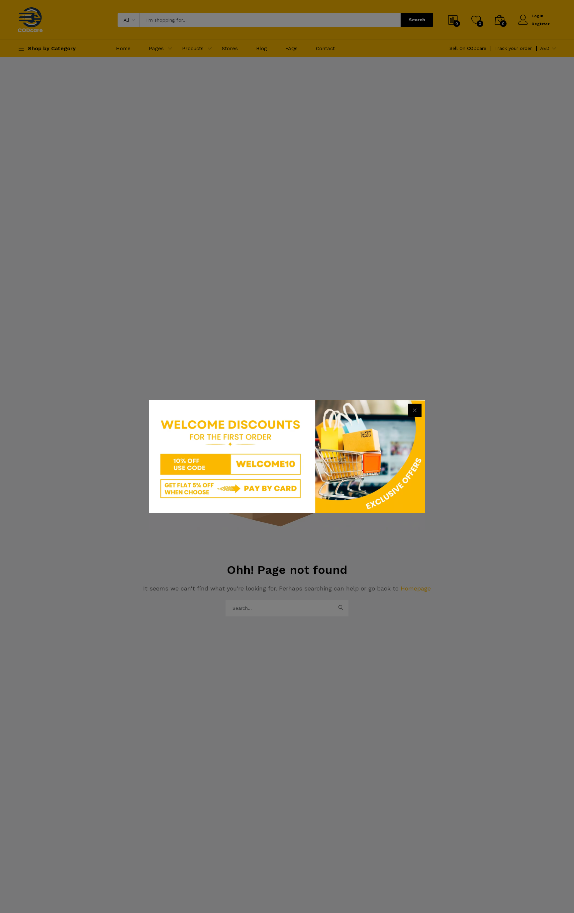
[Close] (415, 410)
